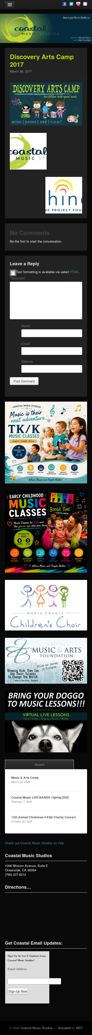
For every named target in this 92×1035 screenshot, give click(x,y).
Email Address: (17, 969)
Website (27, 361)
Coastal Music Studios (37, 1027)
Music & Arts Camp (25, 777)
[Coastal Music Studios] (46, 28)
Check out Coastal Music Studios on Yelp (34, 843)
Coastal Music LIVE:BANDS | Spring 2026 (40, 797)
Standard (64, 1027)
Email (25, 343)
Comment (17, 278)
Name (25, 326)
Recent (39, 764)
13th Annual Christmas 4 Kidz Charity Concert (43, 817)
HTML (74, 271)
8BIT (79, 1027)
